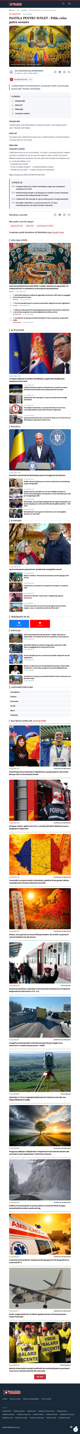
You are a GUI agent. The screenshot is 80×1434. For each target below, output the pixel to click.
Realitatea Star (31, 1411)
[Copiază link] (55, 72)
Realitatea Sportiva (19, 1411)
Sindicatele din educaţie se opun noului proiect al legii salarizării (42, 199)
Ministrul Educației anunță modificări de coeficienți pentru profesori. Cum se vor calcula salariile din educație (39, 1369)
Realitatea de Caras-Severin (46, 1411)
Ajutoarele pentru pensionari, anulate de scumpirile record (35, 569)
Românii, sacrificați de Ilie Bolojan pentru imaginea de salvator (37, 475)
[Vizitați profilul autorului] (11, 72)
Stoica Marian (66, 985)
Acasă (12, 10)
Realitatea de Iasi (62, 1411)
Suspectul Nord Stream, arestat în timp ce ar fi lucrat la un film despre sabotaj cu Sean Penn (47, 419)
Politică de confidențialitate (31, 1399)
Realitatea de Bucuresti (24, 1414)
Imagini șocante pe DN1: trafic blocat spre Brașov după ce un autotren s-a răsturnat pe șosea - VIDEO (36, 1044)
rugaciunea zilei (17, 226)
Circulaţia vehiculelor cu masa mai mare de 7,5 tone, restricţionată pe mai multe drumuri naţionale (37, 204)
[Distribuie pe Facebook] (60, 72)
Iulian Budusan (65, 1365)
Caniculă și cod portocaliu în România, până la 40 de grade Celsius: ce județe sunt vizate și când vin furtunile (39, 881)
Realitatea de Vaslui (64, 1418)
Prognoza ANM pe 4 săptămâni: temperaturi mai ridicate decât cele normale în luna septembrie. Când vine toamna (39, 1152)
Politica (15, 299)
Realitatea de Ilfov (38, 1414)
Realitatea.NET (6, 1411)
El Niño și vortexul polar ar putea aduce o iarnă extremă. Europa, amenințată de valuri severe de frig (37, 1207)
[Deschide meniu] (69, 4)
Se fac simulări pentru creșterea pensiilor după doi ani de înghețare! (42, 303)
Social (11, 291)
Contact (4, 1399)
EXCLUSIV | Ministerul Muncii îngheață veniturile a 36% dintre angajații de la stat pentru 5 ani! (45, 646)
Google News (58, 232)
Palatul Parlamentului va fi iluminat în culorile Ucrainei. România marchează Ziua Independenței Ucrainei (42, 194)
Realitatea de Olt (51, 1418)
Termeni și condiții (15, 1399)
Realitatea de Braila (52, 1414)
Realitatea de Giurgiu (21, 1418)
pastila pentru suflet (45, 226)
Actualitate (24, 10)
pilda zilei (30, 226)
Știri (18, 10)
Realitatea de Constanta (67, 1414)
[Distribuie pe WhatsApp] (64, 72)
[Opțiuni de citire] (75, 1429)
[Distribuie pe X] (69, 72)
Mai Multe (40, 1377)
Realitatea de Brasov (8, 1414)
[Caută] (63, 3)
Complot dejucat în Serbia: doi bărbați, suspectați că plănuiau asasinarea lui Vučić (40, 187)
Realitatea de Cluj (7, 1418)
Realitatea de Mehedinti (32, 71)
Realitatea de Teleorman (37, 1418)
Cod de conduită (46, 1399)
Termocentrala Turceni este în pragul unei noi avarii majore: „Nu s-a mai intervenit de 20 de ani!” (45, 607)
